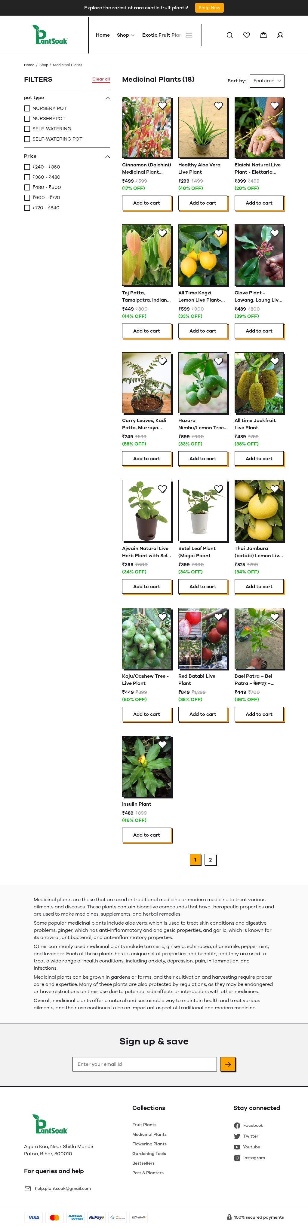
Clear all (101, 79)
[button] (229, 35)
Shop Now (209, 7)
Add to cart (146, 203)
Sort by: (237, 81)
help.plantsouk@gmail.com (63, 1188)
